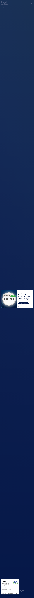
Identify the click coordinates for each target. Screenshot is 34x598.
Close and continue (24, 305)
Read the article (23, 303)
